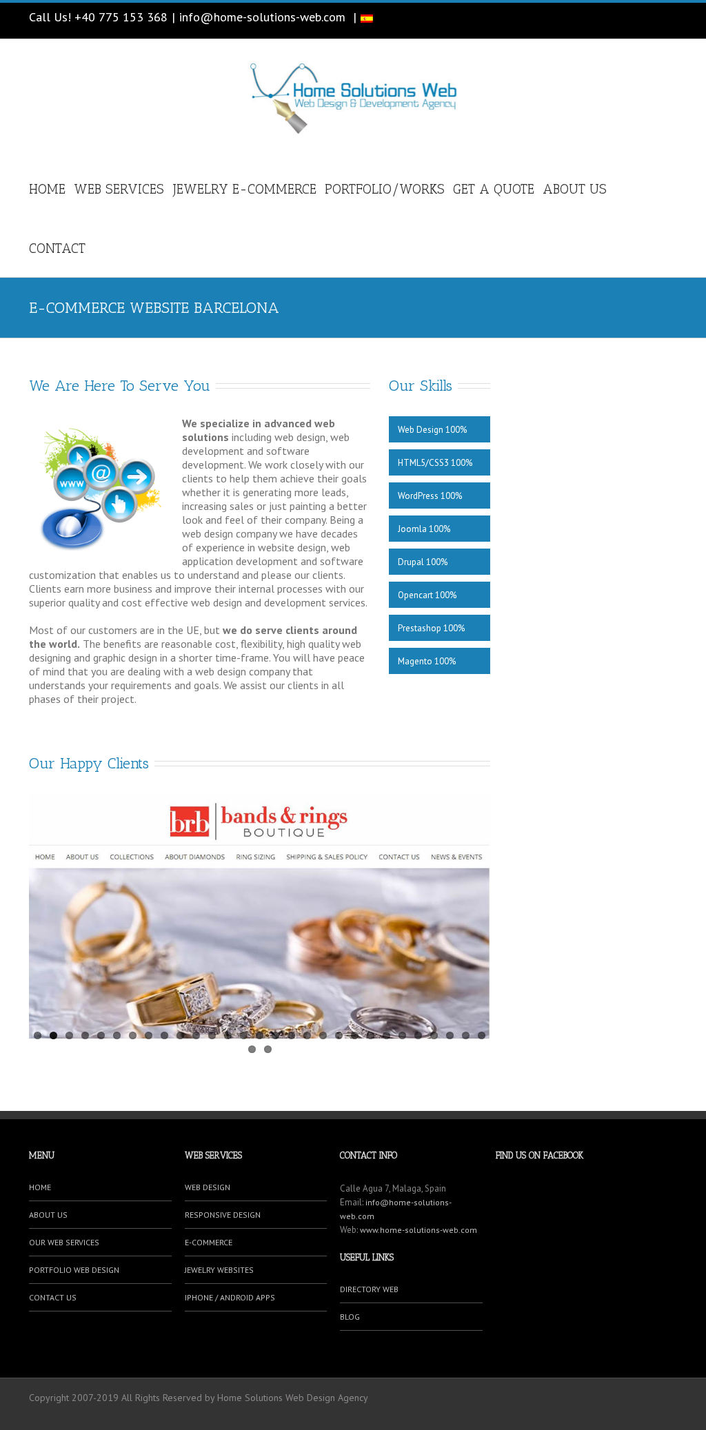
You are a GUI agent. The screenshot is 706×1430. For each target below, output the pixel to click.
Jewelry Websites (219, 1270)
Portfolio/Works (385, 189)
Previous (39, 912)
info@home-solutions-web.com (262, 17)
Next (480, 912)
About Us (48, 1214)
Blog (350, 1316)
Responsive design (223, 1214)
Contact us (53, 1297)
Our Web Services (64, 1242)
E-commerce (208, 1242)
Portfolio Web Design (74, 1270)
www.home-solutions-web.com (418, 1230)
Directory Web (369, 1289)
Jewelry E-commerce (244, 189)
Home (47, 189)
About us (575, 189)
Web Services (119, 189)
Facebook (666, 20)
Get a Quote (493, 189)
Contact (57, 248)
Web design (207, 1187)
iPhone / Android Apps (230, 1297)
